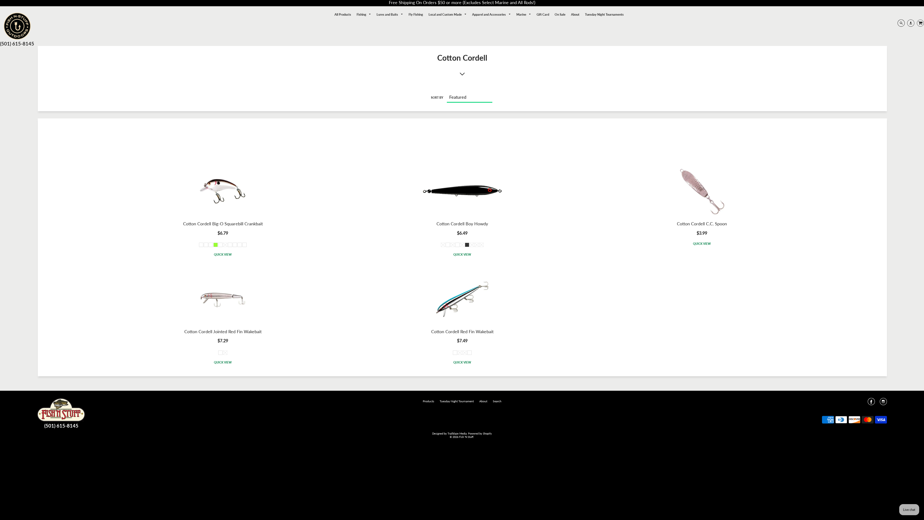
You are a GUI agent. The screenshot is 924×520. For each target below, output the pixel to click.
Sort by (437, 97)
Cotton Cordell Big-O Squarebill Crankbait (223, 223)
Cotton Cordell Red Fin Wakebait (462, 331)
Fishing (362, 14)
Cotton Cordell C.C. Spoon (702, 223)
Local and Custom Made (445, 14)
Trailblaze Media (457, 433)
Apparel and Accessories (489, 14)
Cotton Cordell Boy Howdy (462, 223)
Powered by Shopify (480, 433)
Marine (521, 14)
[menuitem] (342, 14)
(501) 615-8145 (17, 43)
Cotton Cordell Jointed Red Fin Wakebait (223, 331)
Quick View (223, 254)
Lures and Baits (388, 14)
